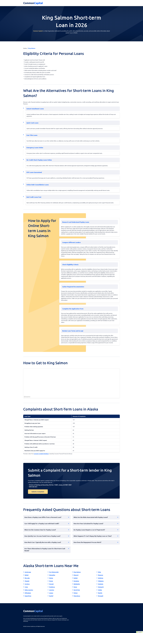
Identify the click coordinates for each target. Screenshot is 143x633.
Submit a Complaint (38, 491)
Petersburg (77, 596)
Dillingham (28, 593)
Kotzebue (76, 581)
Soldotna (100, 578)
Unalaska (100, 584)
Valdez (100, 590)
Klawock (76, 575)
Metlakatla (77, 584)
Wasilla (100, 593)
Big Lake (27, 578)
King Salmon (77, 572)
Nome (75, 587)
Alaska (25, 48)
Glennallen (52, 575)
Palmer (76, 593)
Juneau (51, 593)
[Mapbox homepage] (27, 397)
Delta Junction (29, 590)
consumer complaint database (41, 453)
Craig (26, 587)
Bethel (26, 575)
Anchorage (28, 572)
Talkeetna (101, 581)
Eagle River (28, 596)
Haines (51, 578)
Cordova (27, 584)
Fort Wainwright (54, 572)
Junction (51, 590)
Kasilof (51, 596)
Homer (51, 581)
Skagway (100, 575)
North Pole (77, 590)
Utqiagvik (101, 587)
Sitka (99, 572)
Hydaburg (52, 587)
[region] (71, 383)
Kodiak (76, 578)
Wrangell (100, 596)
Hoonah (51, 584)
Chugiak (27, 581)
